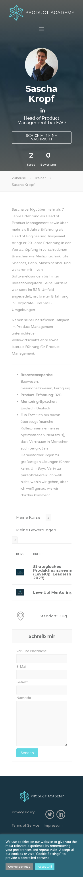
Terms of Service (25, 825)
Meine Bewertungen (36, 530)
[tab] (34, 517)
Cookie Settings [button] (19, 867)
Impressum (53, 825)
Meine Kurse (28, 517)
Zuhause (19, 178)
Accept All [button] (45, 867)
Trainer (40, 178)
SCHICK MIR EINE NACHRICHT (41, 137)
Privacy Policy (23, 812)
